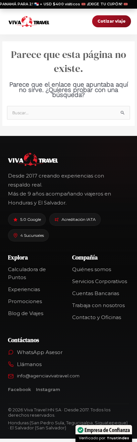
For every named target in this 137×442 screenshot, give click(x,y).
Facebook (19, 389)
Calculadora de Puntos (27, 273)
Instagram (48, 389)
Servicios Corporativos (99, 281)
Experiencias (24, 289)
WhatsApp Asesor (40, 352)
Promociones (25, 301)
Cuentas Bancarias (95, 293)
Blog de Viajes (25, 313)
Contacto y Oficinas (96, 317)
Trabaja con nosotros (98, 305)
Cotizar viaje (111, 21)
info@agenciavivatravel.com (48, 375)
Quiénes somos (91, 269)
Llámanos (29, 364)
